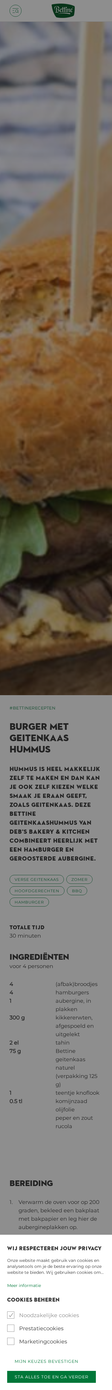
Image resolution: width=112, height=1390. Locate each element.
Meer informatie (24, 1285)
